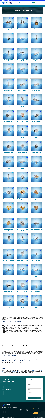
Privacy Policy (35, 417)
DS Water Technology (35, 370)
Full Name (29, 381)
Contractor (21, 408)
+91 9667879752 (18, 0)
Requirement (29, 391)
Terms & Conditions (40, 417)
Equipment (21, 409)
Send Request (34, 397)
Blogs (20, 411)
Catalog (20, 410)
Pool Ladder (27, 411)
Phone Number (29, 384)
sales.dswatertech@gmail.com (25, 3)
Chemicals (27, 410)
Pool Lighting (27, 409)
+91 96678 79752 (36, 407)
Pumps (27, 408)
